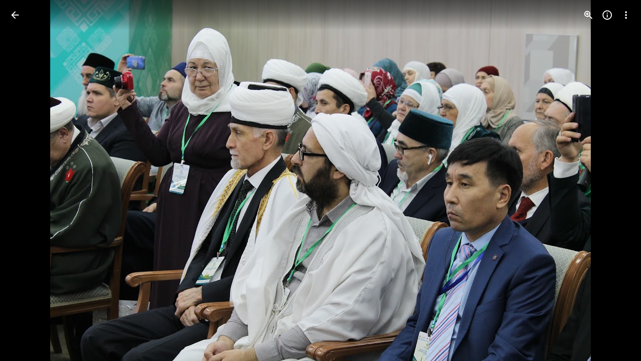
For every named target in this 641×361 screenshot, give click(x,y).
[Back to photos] (15, 15)
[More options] (626, 15)
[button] (26, 180)
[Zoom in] (588, 15)
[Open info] (607, 15)
